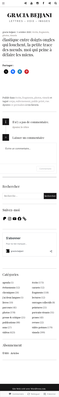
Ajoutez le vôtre (20, 127)
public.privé (37, 101)
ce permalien (18, 105)
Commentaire (45, 168)
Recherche (54, 3)
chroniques (8, 292)
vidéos (5, 332)
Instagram (36, 3)
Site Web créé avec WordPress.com (29, 389)
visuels (13, 35)
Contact (48, 3)
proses (35, 317)
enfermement (23, 101)
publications (8, 322)
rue (47, 101)
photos (5, 35)
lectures (36, 297)
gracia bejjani (29, 15)
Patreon (24, 3)
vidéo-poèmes (39, 327)
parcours (7, 307)
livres (5, 302)
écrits (35, 32)
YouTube (30, 3)
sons (4, 327)
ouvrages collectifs (41, 302)
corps (12, 101)
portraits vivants (40, 312)
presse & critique (11, 317)
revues (35, 322)
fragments (44, 32)
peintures (37, 307)
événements (8, 287)
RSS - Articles (12, 353)
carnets (36, 287)
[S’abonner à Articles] (3, 353)
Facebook (42, 3)
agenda (6, 282)
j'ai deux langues (11, 297)
